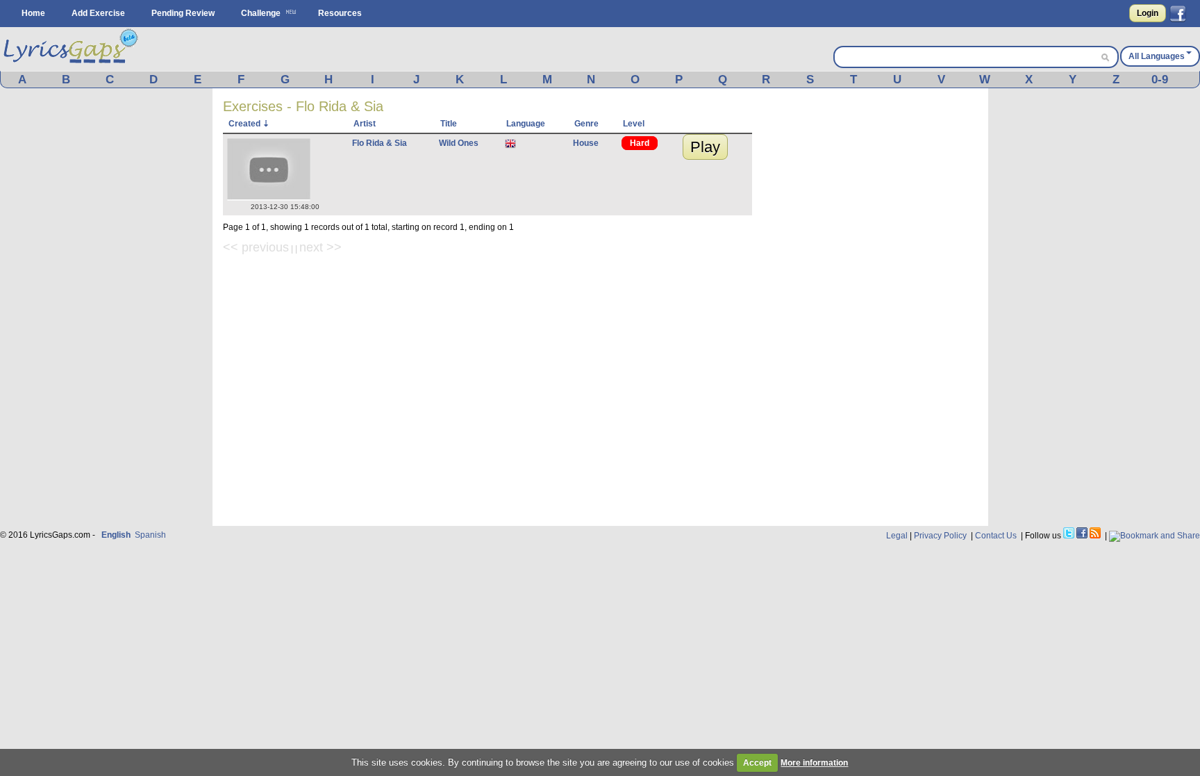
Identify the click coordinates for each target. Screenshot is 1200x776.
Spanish (150, 535)
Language (525, 124)
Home (33, 13)
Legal (897, 535)
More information (814, 763)
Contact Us (996, 535)
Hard (639, 143)
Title (448, 124)
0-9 (1159, 79)
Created (244, 124)
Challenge (261, 13)
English (116, 535)
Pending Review (183, 13)
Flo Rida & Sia (379, 143)
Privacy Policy (940, 535)
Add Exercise (98, 13)
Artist (364, 124)
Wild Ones (458, 143)
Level (633, 124)
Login (1147, 13)
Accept (757, 763)
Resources (340, 13)
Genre (586, 124)
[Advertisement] (873, 307)
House (586, 143)
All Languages (1156, 56)
